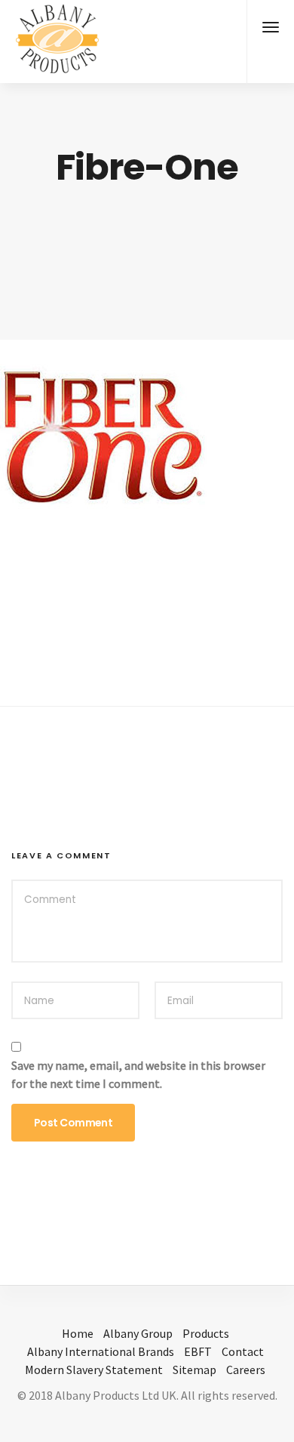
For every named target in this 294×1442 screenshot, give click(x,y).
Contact (243, 1351)
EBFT (198, 1351)
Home (77, 1333)
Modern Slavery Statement (94, 1369)
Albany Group (138, 1333)
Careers (245, 1369)
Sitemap (194, 1369)
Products (205, 1333)
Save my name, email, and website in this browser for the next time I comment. (138, 1074)
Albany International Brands (100, 1351)
